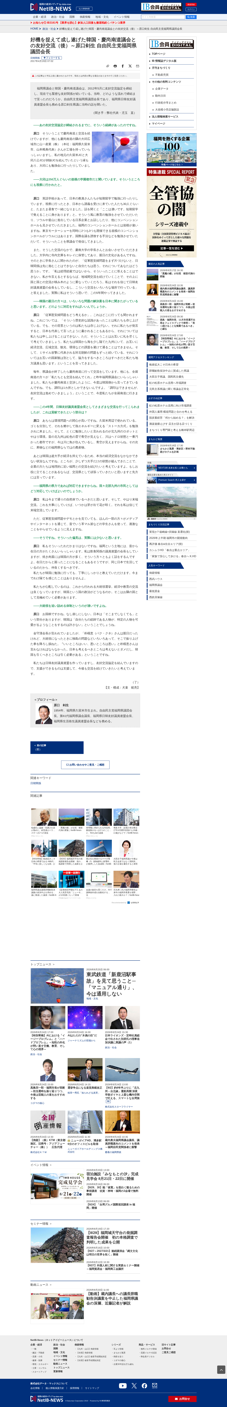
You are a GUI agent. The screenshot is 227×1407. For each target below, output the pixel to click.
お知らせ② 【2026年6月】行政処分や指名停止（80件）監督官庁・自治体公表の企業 (84, 23)
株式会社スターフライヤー (119, 1106)
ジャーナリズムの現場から (82, 1040)
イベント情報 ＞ (41, 1165)
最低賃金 (154, 591)
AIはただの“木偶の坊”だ (82, 1035)
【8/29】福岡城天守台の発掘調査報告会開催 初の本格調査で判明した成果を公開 (112, 1237)
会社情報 (35, 1388)
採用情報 (74, 1388)
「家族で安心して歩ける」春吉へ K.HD (172, 556)
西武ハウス (156, 579)
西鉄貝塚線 (156, 597)
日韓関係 (35, 58)
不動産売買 (162, 74)
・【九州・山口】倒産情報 (87, 1349)
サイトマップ (92, 1388)
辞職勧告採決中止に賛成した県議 (169, 370)
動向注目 (160, 95)
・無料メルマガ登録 (148, 1349)
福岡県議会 (156, 585)
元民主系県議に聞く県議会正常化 (169, 389)
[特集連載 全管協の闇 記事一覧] (172, 213)
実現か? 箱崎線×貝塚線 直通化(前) (169, 531)
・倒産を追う (117, 1356)
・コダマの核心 (118, 1360)
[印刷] (115, 66)
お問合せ (166, 1348)
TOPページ (158, 53)
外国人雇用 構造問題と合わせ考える (170, 411)
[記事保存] (107, 66)
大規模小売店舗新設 (167, 109)
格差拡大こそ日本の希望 (163, 364)
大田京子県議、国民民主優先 (166, 376)
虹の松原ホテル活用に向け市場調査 (170, 405)
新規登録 (191, 4)
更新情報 (58, 1371)
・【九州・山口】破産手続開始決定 (91, 1356)
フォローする (53, 57)
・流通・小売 (36, 1356)
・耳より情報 (117, 1349)
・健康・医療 (36, 1360)
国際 (72, 16)
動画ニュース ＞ (41, 1284)
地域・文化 (102, 16)
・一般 (33, 1349)
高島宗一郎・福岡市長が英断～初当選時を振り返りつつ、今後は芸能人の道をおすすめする (177, 307)
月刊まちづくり (161, 67)
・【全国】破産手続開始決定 (88, 1360)
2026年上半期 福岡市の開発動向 (168, 538)
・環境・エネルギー (39, 1364)
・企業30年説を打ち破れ (123, 1364)
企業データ (162, 88)
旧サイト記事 (169, 1344)
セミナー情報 (60, 1360)
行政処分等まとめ (165, 102)
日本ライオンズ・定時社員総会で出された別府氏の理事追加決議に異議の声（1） (122, 1039)
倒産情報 (85, 16)
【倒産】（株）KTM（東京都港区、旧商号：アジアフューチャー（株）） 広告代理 (47, 1143)
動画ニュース (60, 1363)
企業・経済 (39, 16)
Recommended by (119, 903)
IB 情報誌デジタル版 (164, 60)
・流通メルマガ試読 (148, 1353)
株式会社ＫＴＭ (38, 1152)
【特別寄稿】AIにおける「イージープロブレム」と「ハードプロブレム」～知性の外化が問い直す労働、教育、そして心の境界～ (47, 1042)
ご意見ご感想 (169, 1352)
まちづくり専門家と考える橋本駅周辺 (171, 430)
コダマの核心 (37, 1103)
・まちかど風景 (118, 1353)
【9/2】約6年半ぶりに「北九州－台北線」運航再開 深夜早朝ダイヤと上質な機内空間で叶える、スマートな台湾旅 (122, 1092)
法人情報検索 (84, 9)
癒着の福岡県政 (113, 1152)
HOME (34, 28)
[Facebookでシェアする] (122, 66)
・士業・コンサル (38, 1368)
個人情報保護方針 (55, 1388)
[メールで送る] (137, 66)
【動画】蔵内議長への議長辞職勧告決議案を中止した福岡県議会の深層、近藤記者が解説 (112, 1298)
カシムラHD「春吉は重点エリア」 (169, 550)
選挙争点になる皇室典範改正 (85, 1087)
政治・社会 (57, 16)
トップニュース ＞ (42, 964)
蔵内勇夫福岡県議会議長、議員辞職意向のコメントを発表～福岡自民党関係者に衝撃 (122, 1143)
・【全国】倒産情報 (84, 1353)
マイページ (158, 123)
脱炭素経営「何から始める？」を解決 (171, 417)
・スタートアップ (38, 1372)
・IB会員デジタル (147, 1356)
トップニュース (61, 1367)
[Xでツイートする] (130, 66)
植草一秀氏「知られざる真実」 (84, 1092)
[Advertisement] (85, 934)
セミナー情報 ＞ (41, 1223)
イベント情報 (122, 16)
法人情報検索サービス (165, 116)
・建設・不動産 (37, 1353)
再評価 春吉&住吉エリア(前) (166, 544)
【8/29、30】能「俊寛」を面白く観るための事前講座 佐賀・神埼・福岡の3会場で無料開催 (113, 1191)
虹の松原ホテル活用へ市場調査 (167, 382)
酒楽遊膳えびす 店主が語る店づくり (170, 423)
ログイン (191, 9)
